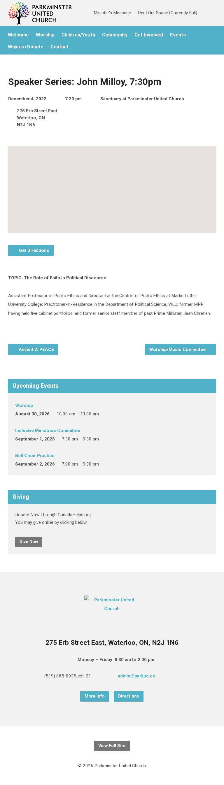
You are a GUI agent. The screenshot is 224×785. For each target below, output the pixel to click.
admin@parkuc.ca (136, 676)
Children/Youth (78, 34)
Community (114, 34)
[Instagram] (185, 675)
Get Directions (33, 250)
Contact (59, 46)
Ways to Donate (25, 46)
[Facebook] (176, 675)
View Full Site (111, 745)
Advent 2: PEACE (36, 349)
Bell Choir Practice (35, 455)
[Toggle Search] (83, 13)
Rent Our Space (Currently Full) (167, 12)
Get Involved (148, 34)
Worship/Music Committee (178, 349)
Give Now (29, 541)
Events (178, 34)
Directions (128, 696)
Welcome (18, 34)
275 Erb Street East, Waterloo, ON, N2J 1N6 (112, 643)
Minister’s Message (112, 12)
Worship (45, 34)
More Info (95, 696)
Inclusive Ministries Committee (47, 430)
